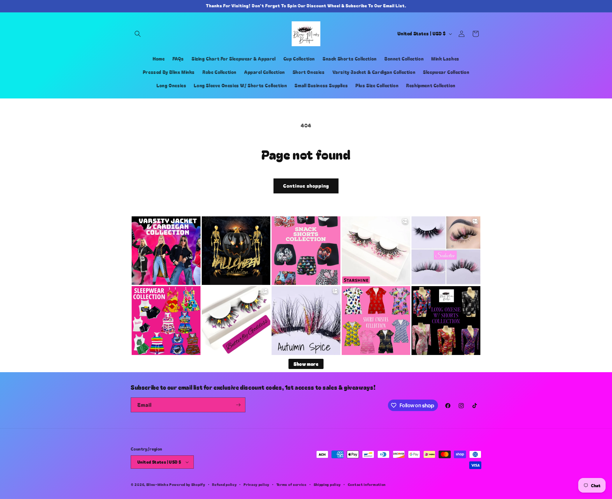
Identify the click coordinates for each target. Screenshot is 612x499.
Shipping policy (327, 484)
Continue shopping (306, 185)
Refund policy (224, 484)
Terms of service (291, 484)
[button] (138, 34)
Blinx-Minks (157, 484)
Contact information (367, 484)
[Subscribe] (238, 404)
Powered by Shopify (187, 484)
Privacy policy (256, 484)
